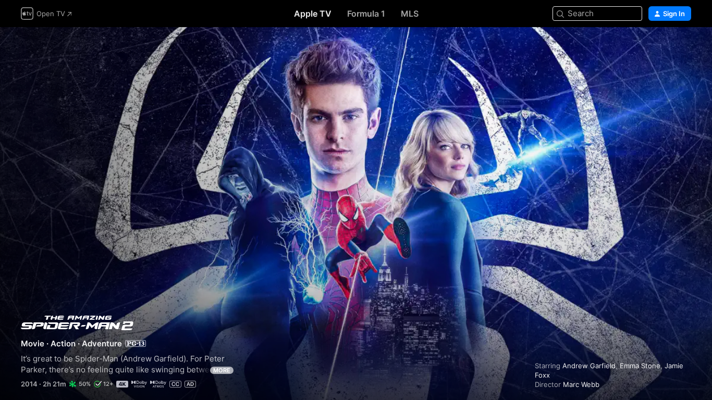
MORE (221, 370)
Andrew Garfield (589, 365)
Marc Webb (581, 384)
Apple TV (313, 13)
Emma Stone (640, 365)
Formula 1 (366, 13)
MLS (410, 13)
